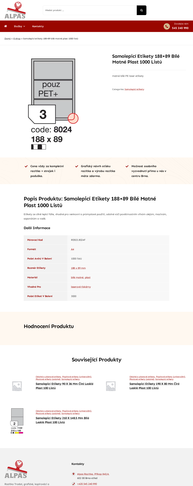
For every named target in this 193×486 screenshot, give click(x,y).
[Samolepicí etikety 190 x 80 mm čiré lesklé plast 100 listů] (110, 374)
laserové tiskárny (81, 286)
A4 (72, 249)
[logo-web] (15, 3)
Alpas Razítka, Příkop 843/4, (93, 474)
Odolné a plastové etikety (48, 376)
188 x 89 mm (78, 268)
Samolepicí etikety (134, 89)
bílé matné (77, 277)
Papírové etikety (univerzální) (76, 376)
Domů (8, 38)
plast (87, 277)
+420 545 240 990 (87, 483)
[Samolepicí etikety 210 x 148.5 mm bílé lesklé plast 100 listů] (17, 408)
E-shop (17, 38)
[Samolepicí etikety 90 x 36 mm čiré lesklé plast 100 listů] (17, 374)
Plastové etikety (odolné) (48, 379)
